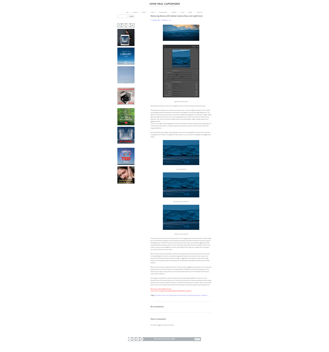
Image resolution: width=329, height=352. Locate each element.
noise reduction (181, 295)
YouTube (142, 339)
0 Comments (164, 20)
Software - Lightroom (202, 295)
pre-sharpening (191, 295)
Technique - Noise (156, 20)
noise (175, 295)
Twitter (134, 339)
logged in (160, 325)
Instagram (138, 339)
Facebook (130, 339)
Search (132, 16)
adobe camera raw (162, 295)
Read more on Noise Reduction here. (161, 289)
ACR (156, 295)
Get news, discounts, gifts (164, 339)
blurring (171, 295)
